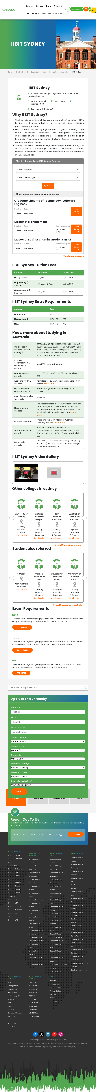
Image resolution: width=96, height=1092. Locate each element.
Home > (11, 72)
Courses (39, 6)
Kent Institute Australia (39, 517)
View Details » (21, 538)
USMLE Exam (34, 1003)
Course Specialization (21, 781)
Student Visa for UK (79, 939)
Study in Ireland (14, 872)
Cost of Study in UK (57, 941)
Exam (48, 6)
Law (9, 1020)
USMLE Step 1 (34, 1006)
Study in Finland (14, 883)
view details (76, 210)
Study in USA (13, 903)
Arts (9, 1003)
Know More (49, 383)
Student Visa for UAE (79, 970)
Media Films (12, 1016)
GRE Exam (33, 989)
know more (59, 422)
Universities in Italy (36, 900)
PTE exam (21, 673)
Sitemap (53, 1001)
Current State (18, 746)
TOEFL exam (22, 650)
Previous (11, 518)
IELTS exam (22, 627)
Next (84, 518)
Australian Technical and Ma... (57, 517)
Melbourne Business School (74, 577)
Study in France (14, 855)
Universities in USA (36, 941)
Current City (17, 755)
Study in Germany (15, 859)
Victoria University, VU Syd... (21, 517)
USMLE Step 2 (34, 1010)
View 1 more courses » (73, 256)
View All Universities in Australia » (68, 605)
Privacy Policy (55, 991)
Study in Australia (15, 910)
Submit (19, 791)
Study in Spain (14, 876)
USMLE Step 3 (34, 1013)
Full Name (16, 707)
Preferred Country (20, 763)
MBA (9, 982)
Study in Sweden (14, 886)
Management (13, 986)
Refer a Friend (55, 988)
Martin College (75, 515)
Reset (49, 185)
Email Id (15, 717)
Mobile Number (18, 727)
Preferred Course (19, 772)
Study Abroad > (23, 72)
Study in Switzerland (16, 869)
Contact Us (54, 984)
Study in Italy (13, 879)
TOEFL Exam (33, 996)
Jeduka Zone (31, 13)
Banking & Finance (15, 1013)
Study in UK (12, 900)
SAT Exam (33, 993)
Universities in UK (36, 937)
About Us (53, 981)
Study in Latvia (14, 889)
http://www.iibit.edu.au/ (41, 109)
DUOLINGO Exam (35, 1016)
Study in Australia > (40, 72)
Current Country (19, 737)
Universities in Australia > (60, 72)
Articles (57, 6)
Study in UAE (13, 920)
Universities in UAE (36, 965)
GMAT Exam (33, 982)
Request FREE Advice (86, 9)
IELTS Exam (33, 986)
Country (29, 6)
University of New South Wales (39, 577)
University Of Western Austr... (56, 577)
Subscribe (75, 834)
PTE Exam (32, 999)
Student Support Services (51, 13)
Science (11, 999)
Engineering (12, 989)
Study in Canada (14, 906)
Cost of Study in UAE (58, 971)
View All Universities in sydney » (69, 545)
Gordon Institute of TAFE (21, 577)
